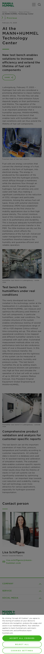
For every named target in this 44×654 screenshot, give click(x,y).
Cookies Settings (22, 651)
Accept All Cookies (22, 638)
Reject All (22, 644)
